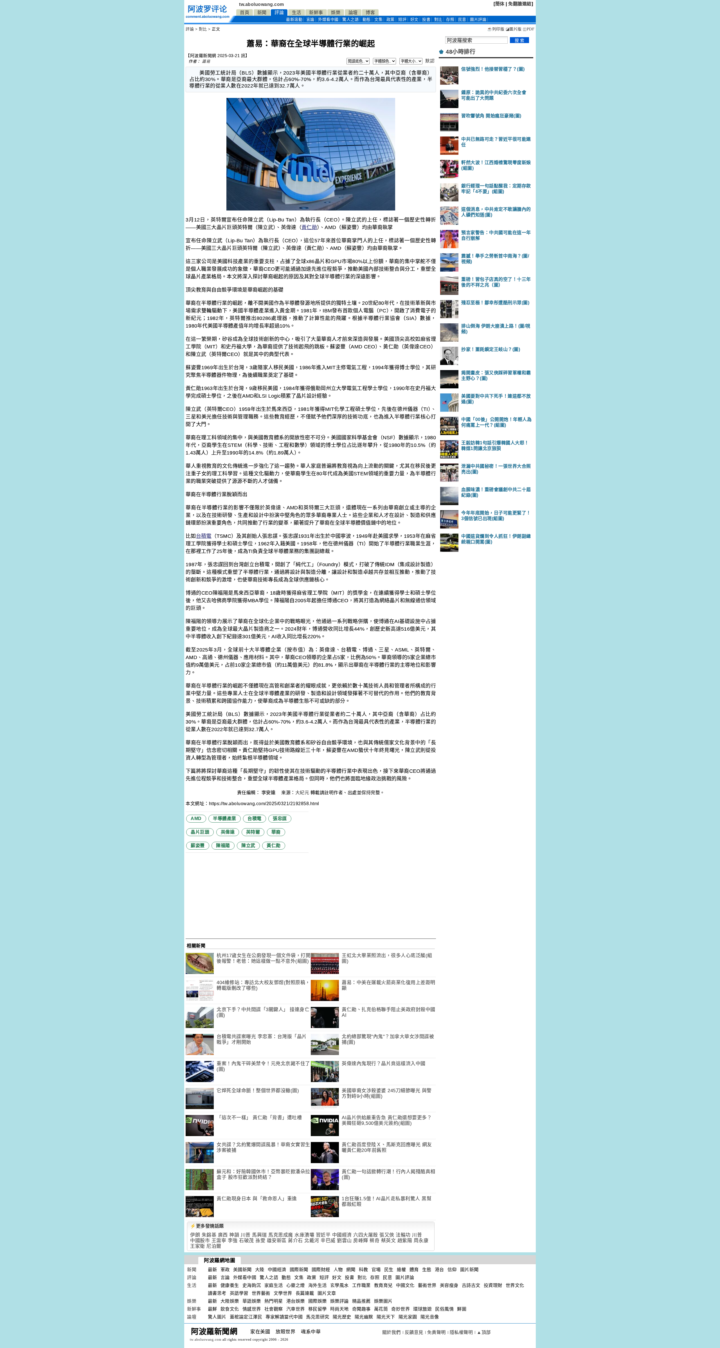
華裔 (276, 832)
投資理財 (493, 1285)
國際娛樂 (317, 1301)
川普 (246, 1235)
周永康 (421, 1240)
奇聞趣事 (361, 1309)
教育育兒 (383, 1285)
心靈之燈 (295, 1285)
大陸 (259, 1269)
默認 (430, 61)
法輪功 (403, 1235)
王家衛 (197, 1246)
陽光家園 (408, 1317)
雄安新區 (277, 1240)
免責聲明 (436, 1332)
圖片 (478, 19)
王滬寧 (219, 1240)
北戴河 (311, 1240)
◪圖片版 (514, 29)
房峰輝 (360, 1240)
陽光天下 (386, 1317)
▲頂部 (484, 1332)
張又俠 (386, 1235)
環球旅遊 (422, 1309)
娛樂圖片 (383, 1301)
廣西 (223, 1235)
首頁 (244, 12)
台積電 (204, 536)
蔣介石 (295, 1240)
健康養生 (229, 1285)
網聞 (351, 1269)
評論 (279, 12)
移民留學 (317, 1309)
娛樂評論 (339, 1301)
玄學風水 (339, 1285)
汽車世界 (295, 1309)
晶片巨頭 (200, 832)
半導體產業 (224, 818)
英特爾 (253, 832)
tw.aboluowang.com (261, 4)
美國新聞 (242, 1269)
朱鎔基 (209, 1235)
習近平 (323, 1235)
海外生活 (317, 1285)
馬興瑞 (259, 1235)
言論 (310, 19)
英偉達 (228, 832)
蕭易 (206, 61)
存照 (450, 19)
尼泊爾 (213, 1246)
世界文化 (515, 1285)
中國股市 (200, 1240)
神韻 (234, 1235)
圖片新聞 (469, 1269)
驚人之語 (350, 19)
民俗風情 (444, 1309)
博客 (370, 12)
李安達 (269, 792)
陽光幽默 (364, 1317)
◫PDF (528, 29)
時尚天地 (339, 1309)
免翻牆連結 (520, 3)
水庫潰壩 (304, 1235)
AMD (196, 818)
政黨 (390, 19)
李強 (233, 1240)
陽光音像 (429, 1317)
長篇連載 (305, 1293)
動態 (367, 19)
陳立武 (248, 845)
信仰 (452, 1269)
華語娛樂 (251, 1301)
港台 (439, 1269)
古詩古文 (471, 1285)
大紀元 (302, 792)
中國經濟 (342, 1235)
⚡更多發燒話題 (207, 1226)
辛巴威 (328, 1240)
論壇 (353, 12)
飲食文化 (229, 1309)
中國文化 (405, 1285)
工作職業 (361, 1285)
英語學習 (239, 1293)
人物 (338, 1269)
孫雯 (260, 1240)
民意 (462, 19)
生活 (296, 12)
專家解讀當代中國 (284, 1317)
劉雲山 (344, 1240)
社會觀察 (273, 1309)
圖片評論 (404, 1277)
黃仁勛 (309, 227)
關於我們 (391, 1332)
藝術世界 (427, 1285)
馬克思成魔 (280, 1235)
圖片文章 (327, 1293)
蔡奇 (374, 1240)
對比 (438, 19)
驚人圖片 (217, 1317)
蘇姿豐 (198, 845)
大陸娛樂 (229, 1301)
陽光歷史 (342, 1317)
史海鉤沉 (251, 1285)
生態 (426, 1269)
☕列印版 (495, 29)
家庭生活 (273, 1285)
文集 (378, 19)
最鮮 (212, 1309)
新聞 (262, 12)
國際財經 (321, 1269)
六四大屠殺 (365, 1235)
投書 (426, 19)
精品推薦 (361, 1301)
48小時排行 (460, 52)
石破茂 (246, 1240)
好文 (414, 19)
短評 (402, 19)
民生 (388, 1269)
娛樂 (335, 12)
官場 (376, 1269)
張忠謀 (280, 818)
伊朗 (195, 1235)
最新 (294, 19)
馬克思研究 (317, 1317)
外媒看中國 (328, 19)
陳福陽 (223, 845)
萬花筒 (381, 1309)
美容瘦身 (449, 1285)
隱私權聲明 (461, 1332)
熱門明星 (273, 1301)
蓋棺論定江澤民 (246, 1317)
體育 (414, 1269)
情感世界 (251, 1309)
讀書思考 (217, 1293)
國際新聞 (299, 1269)
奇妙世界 (400, 1309)
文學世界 (283, 1293)
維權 (401, 1269)
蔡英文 (388, 1240)
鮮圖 (461, 1309)
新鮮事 (316, 12)
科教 (363, 1269)
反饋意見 (414, 1332)
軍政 (225, 1269)
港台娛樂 (295, 1301)
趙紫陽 (404, 1240)
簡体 (500, 3)
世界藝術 (261, 1293)
